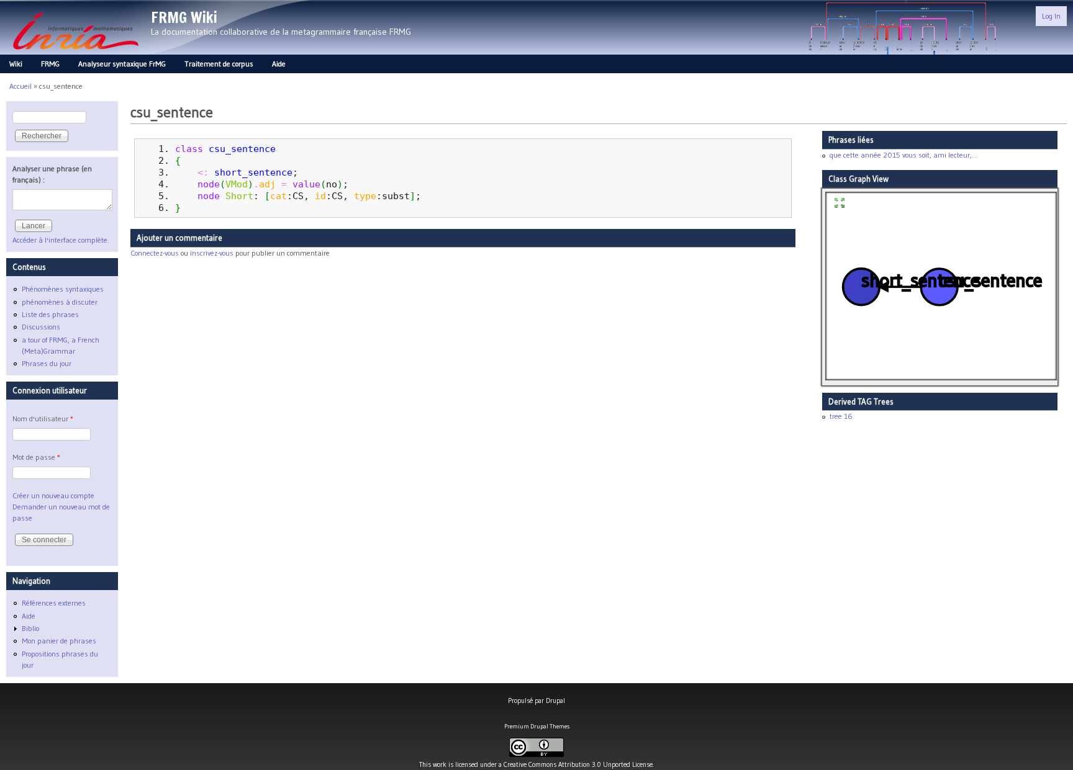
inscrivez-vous (211, 252)
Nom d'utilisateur (42, 418)
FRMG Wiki (184, 17)
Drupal (555, 700)
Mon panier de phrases (59, 640)
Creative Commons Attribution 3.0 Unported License (578, 764)
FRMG (50, 63)
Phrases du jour (46, 363)
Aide (279, 63)
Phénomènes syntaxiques (63, 288)
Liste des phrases (50, 314)
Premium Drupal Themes (536, 726)
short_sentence (253, 172)
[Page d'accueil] (75, 53)
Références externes (54, 602)
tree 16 (841, 416)
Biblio (30, 628)
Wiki (15, 63)
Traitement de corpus (218, 63)
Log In (1051, 15)
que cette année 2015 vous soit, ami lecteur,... (903, 154)
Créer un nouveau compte (53, 495)
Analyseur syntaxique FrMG (122, 63)
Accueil (20, 86)
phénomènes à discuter (59, 302)
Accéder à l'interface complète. (60, 239)
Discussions (41, 326)
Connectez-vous (154, 252)
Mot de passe (36, 457)
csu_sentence (242, 148)
